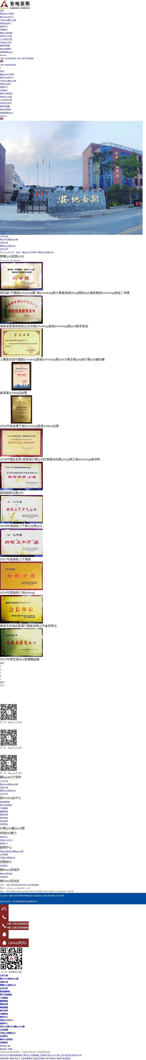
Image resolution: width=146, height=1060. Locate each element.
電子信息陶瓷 (6, 805)
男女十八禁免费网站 (24, 1058)
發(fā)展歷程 (5, 49)
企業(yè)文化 (6, 42)
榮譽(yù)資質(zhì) (8, 246)
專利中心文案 (6, 36)
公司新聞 (4, 854)
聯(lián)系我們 (6, 33)
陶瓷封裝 (4, 814)
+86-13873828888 (25, 58)
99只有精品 (51, 1058)
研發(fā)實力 (5, 23)
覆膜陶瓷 (4, 811)
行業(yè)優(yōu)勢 (8, 20)
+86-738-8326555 (8, 58)
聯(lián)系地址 (6, 874)
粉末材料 (4, 821)
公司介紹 (4, 236)
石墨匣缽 (4, 824)
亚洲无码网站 (39, 1058)
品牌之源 (4, 243)
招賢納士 (4, 30)
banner (3, 55)
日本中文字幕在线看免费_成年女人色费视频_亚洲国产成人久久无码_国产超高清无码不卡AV (41, 1055)
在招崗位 (4, 866)
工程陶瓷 (4, 808)
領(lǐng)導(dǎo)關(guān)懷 (11, 851)
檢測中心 (4, 843)
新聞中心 (4, 26)
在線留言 (4, 877)
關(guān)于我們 (7, 14)
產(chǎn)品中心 (7, 17)
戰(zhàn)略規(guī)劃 (9, 239)
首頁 (2, 10)
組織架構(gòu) (6, 52)
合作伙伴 (4, 249)
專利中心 (4, 837)
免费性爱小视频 (7, 1058)
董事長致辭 (5, 45)
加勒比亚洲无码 (63, 1058)
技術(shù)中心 (6, 840)
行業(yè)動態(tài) (7, 858)
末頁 (2, 682)
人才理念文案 (6, 39)
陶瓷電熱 (4, 818)
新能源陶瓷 (5, 802)
